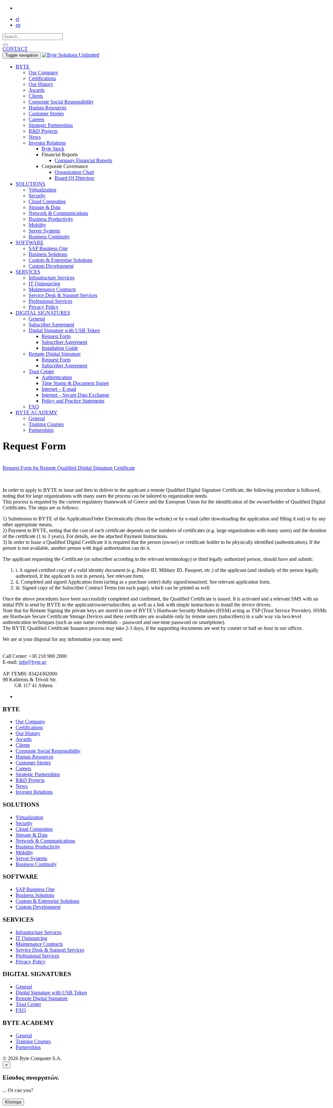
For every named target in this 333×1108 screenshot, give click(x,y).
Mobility (37, 225)
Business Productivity (51, 219)
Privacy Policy (44, 307)
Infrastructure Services (51, 277)
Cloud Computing (47, 201)
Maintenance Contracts (52, 289)
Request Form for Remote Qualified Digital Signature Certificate (69, 468)
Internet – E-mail (59, 389)
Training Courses (46, 424)
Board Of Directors (74, 178)
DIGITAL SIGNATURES (43, 313)
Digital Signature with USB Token (64, 330)
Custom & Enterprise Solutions (60, 260)
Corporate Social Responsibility (61, 102)
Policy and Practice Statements (73, 401)
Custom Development (51, 266)
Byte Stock (53, 148)
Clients (36, 96)
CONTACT (15, 48)
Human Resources (47, 107)
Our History (41, 84)
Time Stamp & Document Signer (75, 383)
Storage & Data (44, 207)
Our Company (43, 72)
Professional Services (50, 301)
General (37, 318)
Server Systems (44, 231)
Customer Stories (46, 113)
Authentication (57, 377)
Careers (36, 119)
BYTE (23, 66)
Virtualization (42, 189)
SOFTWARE (30, 242)
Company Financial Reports (83, 160)
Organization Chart (74, 172)
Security (37, 195)
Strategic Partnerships (51, 125)
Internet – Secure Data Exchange (75, 395)
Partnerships (41, 430)
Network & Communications (58, 213)
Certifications (42, 78)
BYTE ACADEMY (37, 412)
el (17, 19)
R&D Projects (43, 131)
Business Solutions (48, 254)
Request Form (56, 336)
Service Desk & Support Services (63, 295)
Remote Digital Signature (55, 354)
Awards (37, 90)
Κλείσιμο (13, 1102)
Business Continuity (49, 236)
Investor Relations (47, 143)
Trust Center (41, 371)
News (35, 137)
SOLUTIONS (30, 184)
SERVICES (28, 272)
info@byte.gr (32, 662)
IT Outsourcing (44, 283)
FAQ (34, 406)
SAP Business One (48, 248)
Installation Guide (60, 348)
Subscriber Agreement (51, 324)
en (18, 25)
